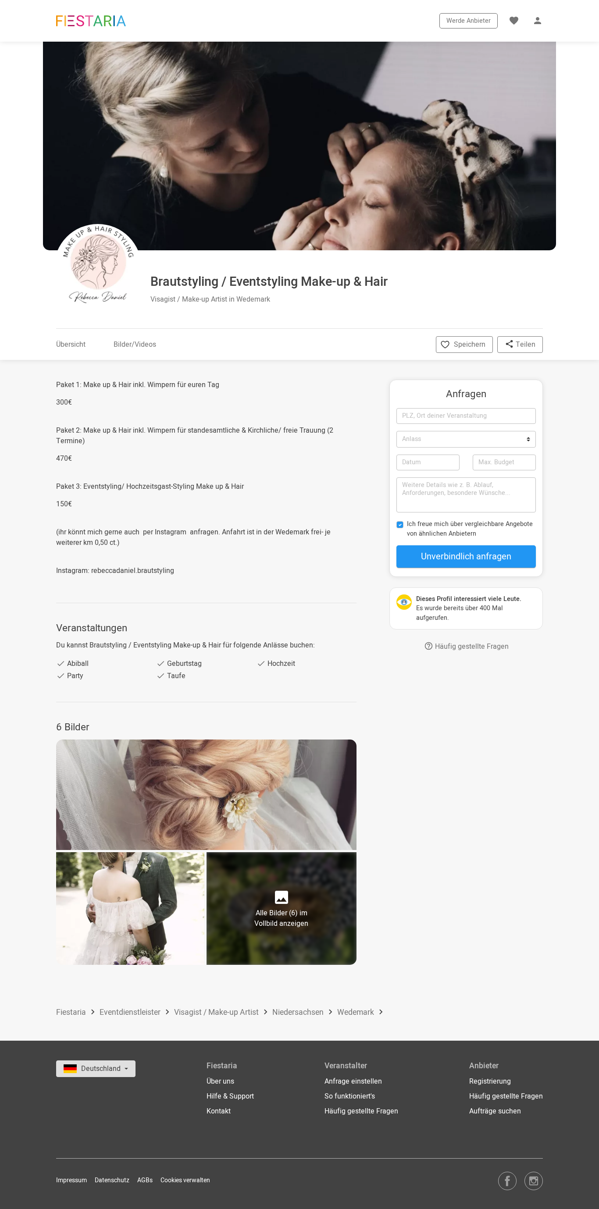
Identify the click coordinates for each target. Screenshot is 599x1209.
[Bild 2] (130, 908)
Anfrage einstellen (353, 1081)
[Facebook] (507, 1180)
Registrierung (490, 1081)
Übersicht (71, 344)
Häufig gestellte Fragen (471, 646)
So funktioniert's (349, 1096)
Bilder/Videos (135, 344)
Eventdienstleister (131, 1012)
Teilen (524, 344)
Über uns (220, 1081)
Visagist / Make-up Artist (217, 1012)
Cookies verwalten (185, 1180)
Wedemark (356, 1012)
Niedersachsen (298, 1012)
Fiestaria (72, 1012)
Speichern (469, 344)
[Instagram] (533, 1180)
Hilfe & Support (230, 1096)
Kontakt (219, 1111)
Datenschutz (112, 1180)
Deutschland (101, 1068)
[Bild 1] (206, 795)
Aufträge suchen (495, 1111)
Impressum (71, 1180)
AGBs (145, 1180)
